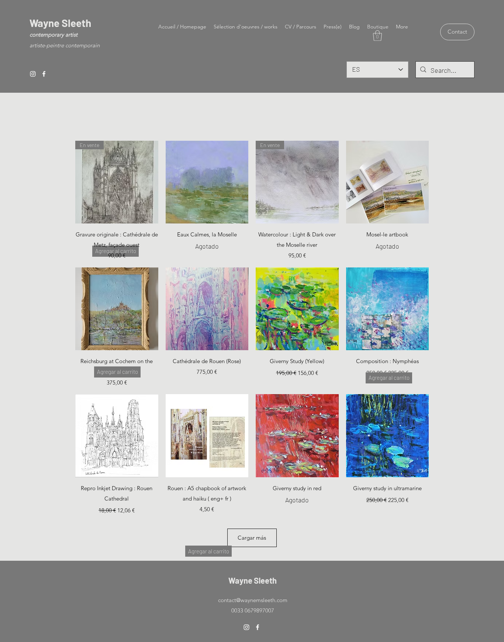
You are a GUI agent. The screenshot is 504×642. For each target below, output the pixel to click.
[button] (377, 35)
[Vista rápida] (207, 182)
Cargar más (252, 537)
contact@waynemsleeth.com (252, 600)
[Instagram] (33, 74)
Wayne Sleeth (60, 23)
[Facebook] (44, 74)
